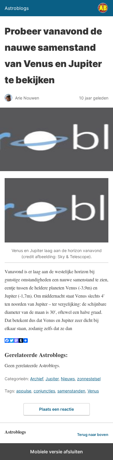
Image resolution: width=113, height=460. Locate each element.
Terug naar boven (92, 434)
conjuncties (44, 390)
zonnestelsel (89, 378)
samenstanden (71, 390)
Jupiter (52, 378)
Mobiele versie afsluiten (56, 451)
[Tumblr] (21, 341)
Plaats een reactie (56, 409)
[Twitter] (11, 341)
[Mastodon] (16, 341)
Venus (93, 390)
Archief (36, 378)
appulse (23, 390)
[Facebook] (7, 341)
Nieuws (68, 378)
